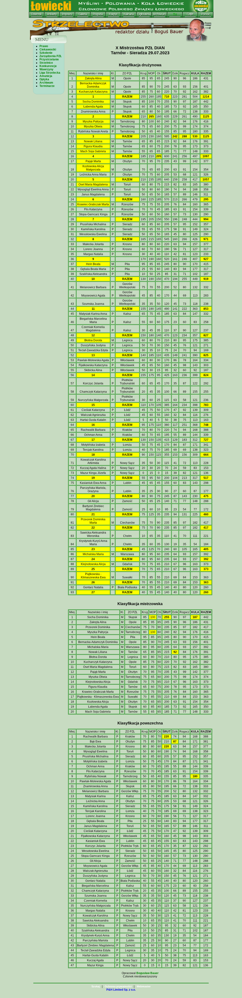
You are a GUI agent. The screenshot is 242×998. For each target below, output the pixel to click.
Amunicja (45, 76)
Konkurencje (48, 66)
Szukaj (95, 986)
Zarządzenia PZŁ (50, 56)
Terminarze (47, 86)
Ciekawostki (47, 49)
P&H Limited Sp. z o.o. (121, 989)
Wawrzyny (46, 69)
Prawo (43, 46)
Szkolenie (45, 52)
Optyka (44, 79)
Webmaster (144, 986)
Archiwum (46, 82)
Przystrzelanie (49, 59)
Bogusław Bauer (147, 973)
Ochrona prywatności (118, 986)
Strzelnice (46, 62)
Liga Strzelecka (49, 72)
